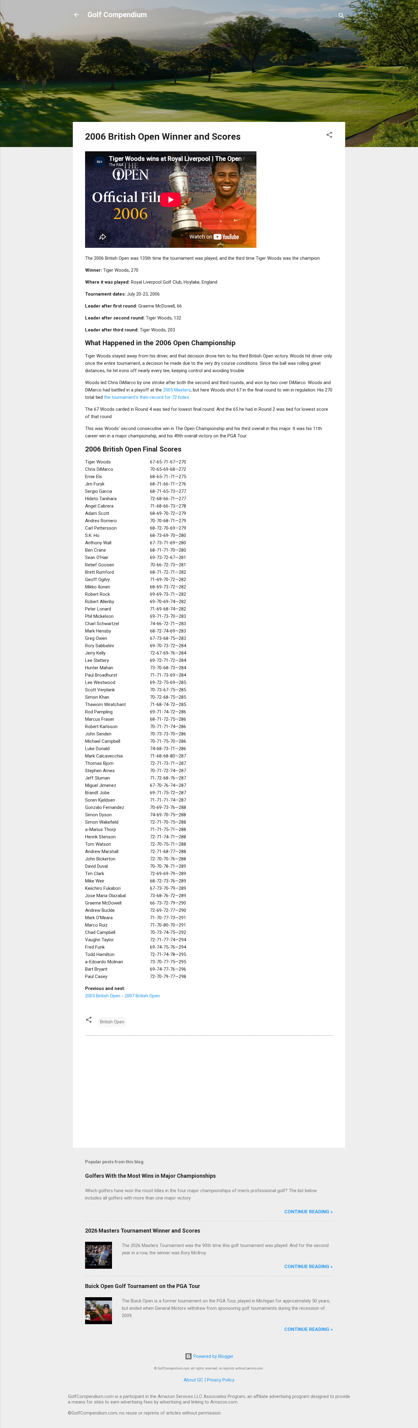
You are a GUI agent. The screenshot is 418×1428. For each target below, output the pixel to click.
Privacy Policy (220, 1380)
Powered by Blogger (212, 1356)
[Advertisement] (209, 74)
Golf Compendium (117, 14)
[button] (329, 136)
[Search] (341, 16)
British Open (112, 1022)
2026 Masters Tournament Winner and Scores (142, 1230)
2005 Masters (177, 390)
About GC (193, 1380)
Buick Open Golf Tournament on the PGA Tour (142, 1286)
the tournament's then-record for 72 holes (146, 397)
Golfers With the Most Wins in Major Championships (150, 1176)
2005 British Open (102, 996)
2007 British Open (142, 996)
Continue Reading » (308, 1212)
